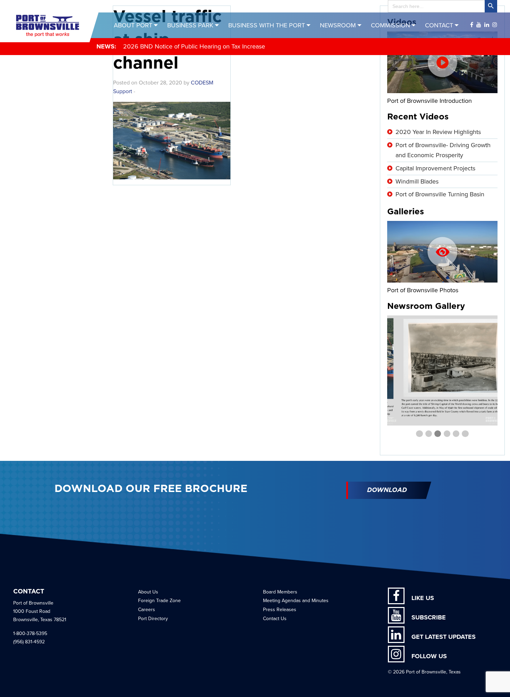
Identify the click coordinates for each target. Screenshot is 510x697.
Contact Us (275, 619)
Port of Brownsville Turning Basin (440, 194)
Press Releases (279, 610)
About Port (133, 25)
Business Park (190, 25)
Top (493, 680)
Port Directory (153, 619)
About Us (148, 592)
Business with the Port (266, 25)
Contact (439, 25)
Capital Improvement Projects (435, 168)
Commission (390, 25)
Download (387, 490)
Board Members (280, 592)
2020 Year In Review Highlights (438, 132)
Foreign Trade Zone (159, 601)
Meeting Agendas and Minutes (296, 601)
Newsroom (338, 25)
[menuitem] (137, 25)
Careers (146, 610)
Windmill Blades (417, 181)
